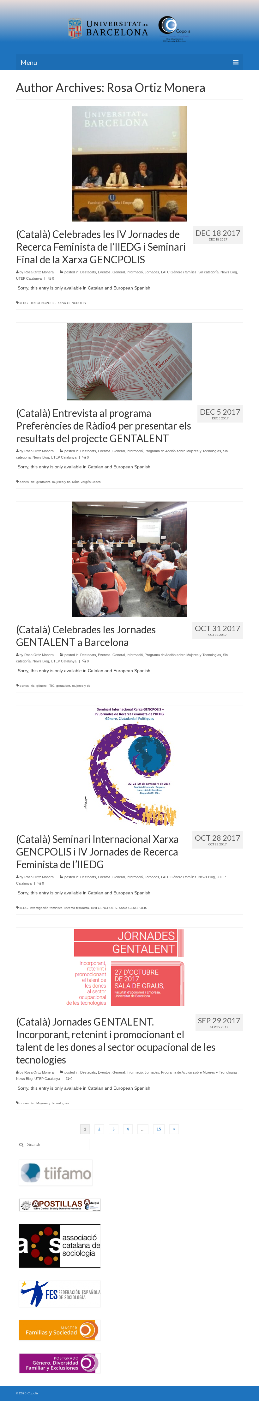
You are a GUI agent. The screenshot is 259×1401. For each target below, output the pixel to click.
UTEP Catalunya (29, 278)
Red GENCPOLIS (43, 303)
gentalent (43, 482)
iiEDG (24, 303)
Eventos (104, 272)
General (118, 272)
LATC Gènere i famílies (178, 272)
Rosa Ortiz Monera (39, 272)
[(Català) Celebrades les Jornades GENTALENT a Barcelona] (129, 558)
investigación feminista (46, 908)
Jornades (152, 272)
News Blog (228, 272)
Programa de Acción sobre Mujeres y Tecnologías (183, 451)
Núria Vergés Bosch (86, 482)
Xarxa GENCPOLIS (71, 303)
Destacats (88, 272)
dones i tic (27, 482)
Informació (135, 272)
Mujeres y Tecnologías (52, 1103)
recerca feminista (76, 908)
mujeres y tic (61, 482)
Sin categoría (208, 272)
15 (159, 1129)
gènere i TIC (45, 685)
